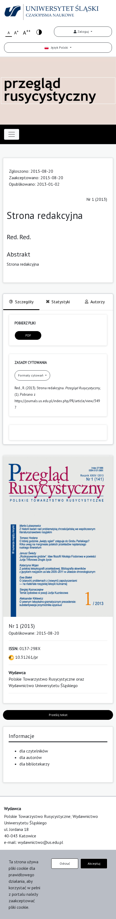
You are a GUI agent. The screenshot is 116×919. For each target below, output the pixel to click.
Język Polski (59, 47)
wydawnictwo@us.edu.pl (40, 842)
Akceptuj (94, 863)
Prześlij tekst (58, 715)
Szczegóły (24, 301)
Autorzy (97, 301)
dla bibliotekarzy (34, 764)
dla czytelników (33, 751)
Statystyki (61, 301)
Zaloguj (83, 31)
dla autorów (30, 757)
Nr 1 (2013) (96, 199)
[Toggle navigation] (11, 134)
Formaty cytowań (31, 375)
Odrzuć (65, 863)
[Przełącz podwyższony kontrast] (39, 32)
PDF (28, 335)
